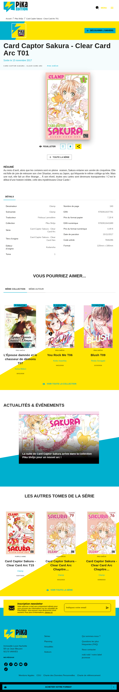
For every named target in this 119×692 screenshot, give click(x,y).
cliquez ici (49, 612)
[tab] (9, 196)
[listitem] (5, 664)
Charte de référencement (88, 675)
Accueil (9, 19)
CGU (39, 675)
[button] (100, 30)
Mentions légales (26, 675)
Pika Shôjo (19, 19)
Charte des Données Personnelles (59, 675)
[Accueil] (15, 7)
